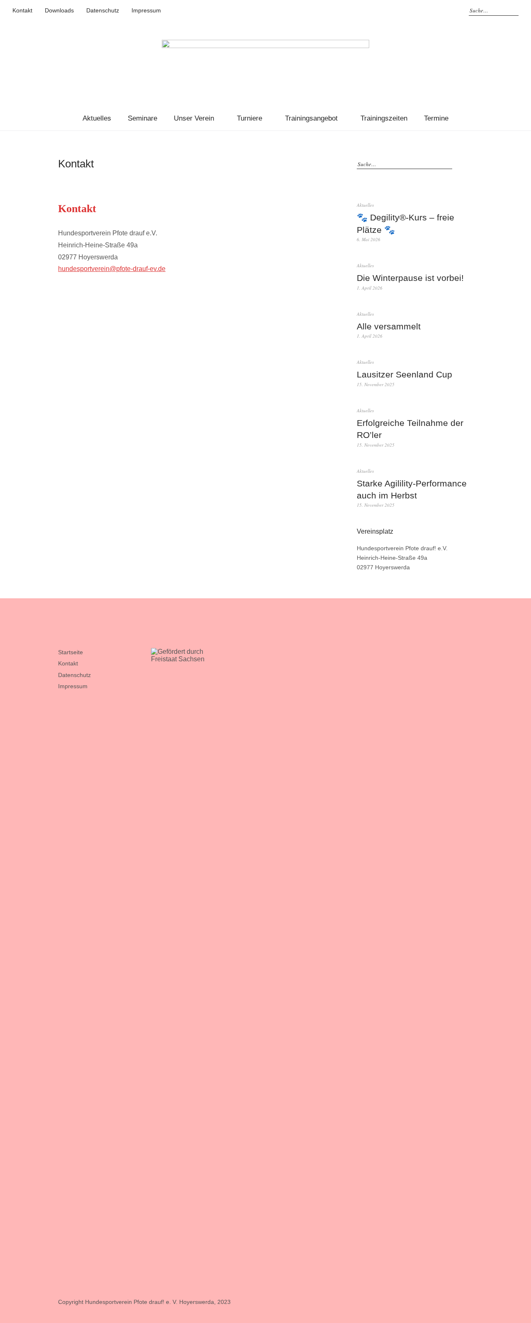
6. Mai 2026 (368, 239)
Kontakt (22, 10)
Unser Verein (194, 118)
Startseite (70, 652)
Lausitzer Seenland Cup (404, 374)
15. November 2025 (376, 384)
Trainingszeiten (383, 118)
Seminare (142, 118)
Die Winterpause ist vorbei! (410, 278)
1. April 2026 (369, 288)
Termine (436, 118)
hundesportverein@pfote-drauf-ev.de (112, 268)
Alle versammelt (389, 326)
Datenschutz (102, 10)
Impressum (146, 10)
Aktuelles (97, 118)
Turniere (249, 118)
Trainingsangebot (311, 118)
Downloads (59, 10)
